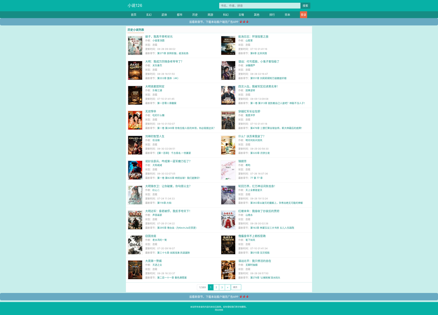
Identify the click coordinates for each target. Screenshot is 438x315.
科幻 (226, 14)
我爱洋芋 (250, 115)
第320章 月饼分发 (260, 152)
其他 (256, 14)
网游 (210, 14)
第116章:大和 (164, 202)
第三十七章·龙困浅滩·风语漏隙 (173, 252)
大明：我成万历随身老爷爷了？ (164, 61)
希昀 (248, 165)
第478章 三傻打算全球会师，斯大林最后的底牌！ (276, 128)
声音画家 (157, 214)
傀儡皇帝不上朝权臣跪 (252, 236)
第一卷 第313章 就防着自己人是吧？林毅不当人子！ (278, 103)
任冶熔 (156, 140)
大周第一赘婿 (153, 261)
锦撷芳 (242, 161)
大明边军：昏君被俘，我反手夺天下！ (168, 211)
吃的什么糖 (158, 115)
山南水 (249, 214)
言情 (241, 14)
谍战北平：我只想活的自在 (254, 261)
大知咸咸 (157, 165)
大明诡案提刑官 (154, 86)
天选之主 (157, 264)
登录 (303, 14)
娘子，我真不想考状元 (159, 36)
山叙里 (249, 40)
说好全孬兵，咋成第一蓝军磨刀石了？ (168, 161)
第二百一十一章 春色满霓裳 (172, 277)
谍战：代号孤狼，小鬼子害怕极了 (258, 61)
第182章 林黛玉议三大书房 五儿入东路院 (272, 227)
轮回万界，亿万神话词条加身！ (257, 186)
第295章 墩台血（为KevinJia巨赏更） (177, 227)
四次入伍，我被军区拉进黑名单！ (258, 86)
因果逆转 (250, 90)
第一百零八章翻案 (166, 103)
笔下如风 (250, 239)
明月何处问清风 (254, 140)
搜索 (305, 5)
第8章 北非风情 (258, 53)
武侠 (164, 14)
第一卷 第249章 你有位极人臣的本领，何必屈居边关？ (186, 128)
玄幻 (149, 14)
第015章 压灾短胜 (260, 252)
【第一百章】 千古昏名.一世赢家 (174, 152)
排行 (272, 14)
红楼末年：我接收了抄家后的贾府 (258, 211)
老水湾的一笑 (159, 239)
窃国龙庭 (150, 236)
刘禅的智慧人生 (154, 136)
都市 (179, 14)
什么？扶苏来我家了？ (252, 136)
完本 (287, 14)
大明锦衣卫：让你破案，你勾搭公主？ (168, 186)
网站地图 (219, 310)
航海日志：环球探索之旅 (253, 36)
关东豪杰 (157, 65)
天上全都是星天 (254, 189)
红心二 (156, 189)
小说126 (135, 5)
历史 (195, 14)
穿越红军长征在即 (249, 111)
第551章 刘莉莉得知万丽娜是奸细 (268, 78)
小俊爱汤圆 (158, 40)
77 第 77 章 (256, 177)
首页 (133, 14)
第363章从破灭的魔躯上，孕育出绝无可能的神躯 (276, 202)
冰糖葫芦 (250, 65)
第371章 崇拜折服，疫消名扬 (172, 53)
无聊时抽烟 (251, 264)
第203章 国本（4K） (168, 78)
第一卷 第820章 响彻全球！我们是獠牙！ (179, 177)
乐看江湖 (157, 90)
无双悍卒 (150, 111)
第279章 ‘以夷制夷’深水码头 (265, 277)
